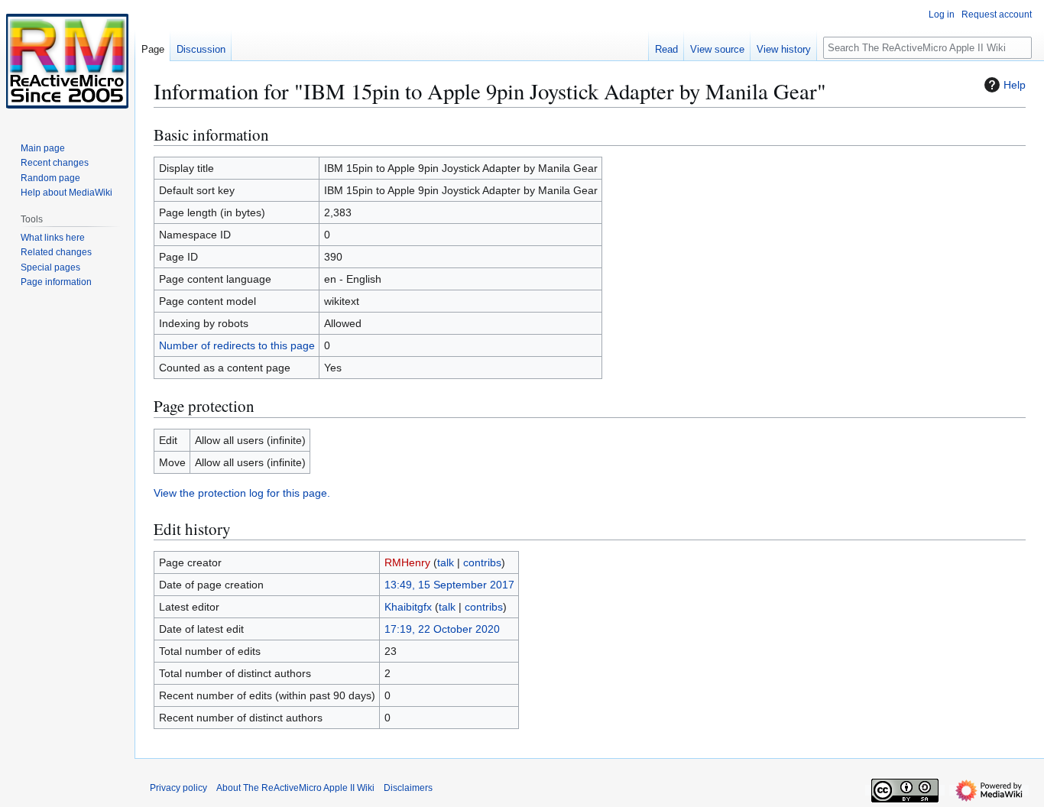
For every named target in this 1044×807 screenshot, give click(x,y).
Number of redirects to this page (237, 345)
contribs (482, 562)
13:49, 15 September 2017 (449, 585)
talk (445, 562)
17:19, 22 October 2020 (442, 629)
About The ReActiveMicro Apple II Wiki (295, 788)
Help (1014, 85)
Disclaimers (408, 788)
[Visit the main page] (67, 61)
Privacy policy (178, 788)
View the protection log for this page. (242, 493)
